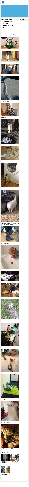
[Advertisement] (14, 12)
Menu (2, 5)
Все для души (12, 484)
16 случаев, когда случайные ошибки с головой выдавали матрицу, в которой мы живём (5, 476)
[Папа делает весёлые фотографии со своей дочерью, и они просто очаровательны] (14, 457)
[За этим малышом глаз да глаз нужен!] (5, 457)
